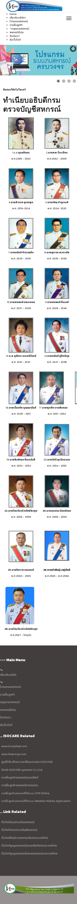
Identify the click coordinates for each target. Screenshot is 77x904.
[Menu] (68, 18)
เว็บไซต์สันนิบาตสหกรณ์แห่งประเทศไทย (24, 838)
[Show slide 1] (58, 81)
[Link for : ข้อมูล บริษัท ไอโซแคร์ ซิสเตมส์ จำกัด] (38, 60)
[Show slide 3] (69, 81)
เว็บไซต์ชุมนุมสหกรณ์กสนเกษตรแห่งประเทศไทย (29, 853)
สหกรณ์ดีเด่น (17, 32)
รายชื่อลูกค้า (16, 25)
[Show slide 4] (74, 81)
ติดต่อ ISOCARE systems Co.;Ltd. (22, 770)
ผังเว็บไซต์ (15, 40)
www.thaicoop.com (13, 754)
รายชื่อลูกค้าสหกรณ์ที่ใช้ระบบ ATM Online (25, 793)
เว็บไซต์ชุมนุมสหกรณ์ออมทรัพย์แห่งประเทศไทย (29, 845)
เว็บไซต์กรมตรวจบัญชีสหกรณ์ (19, 830)
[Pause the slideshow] (64, 60)
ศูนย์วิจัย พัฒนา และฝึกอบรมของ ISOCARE (27, 762)
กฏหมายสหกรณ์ (10, 702)
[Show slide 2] (63, 81)
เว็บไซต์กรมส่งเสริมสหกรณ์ (17, 822)
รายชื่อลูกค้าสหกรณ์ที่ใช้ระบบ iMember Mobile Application (36, 801)
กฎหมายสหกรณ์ (20, 29)
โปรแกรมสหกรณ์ (10, 687)
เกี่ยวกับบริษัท (8, 675)
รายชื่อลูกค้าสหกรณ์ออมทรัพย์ (19, 777)
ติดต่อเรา (15, 36)
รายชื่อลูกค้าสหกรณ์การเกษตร (19, 785)
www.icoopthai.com (14, 746)
